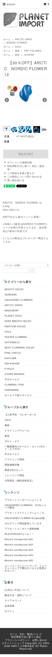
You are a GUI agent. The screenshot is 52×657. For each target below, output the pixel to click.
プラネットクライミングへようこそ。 (26, 513)
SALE (18, 47)
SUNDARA (11, 295)
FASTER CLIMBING (16, 337)
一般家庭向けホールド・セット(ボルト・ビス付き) (25, 447)
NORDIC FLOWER (17, 43)
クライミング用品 (14, 459)
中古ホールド (12, 379)
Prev (7, 100)
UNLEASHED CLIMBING (19, 300)
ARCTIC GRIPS (23, 39)
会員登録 (9, 606)
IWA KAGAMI (12, 363)
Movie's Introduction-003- (19, 550)
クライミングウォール (17, 430)
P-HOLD (9, 369)
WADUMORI (12, 310)
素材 (17, 51)
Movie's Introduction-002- (19, 545)
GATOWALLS (12, 342)
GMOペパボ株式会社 (23, 646)
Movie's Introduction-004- (19, 555)
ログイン (9, 611)
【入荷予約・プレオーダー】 (21, 415)
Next (44, 100)
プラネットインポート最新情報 (22, 529)
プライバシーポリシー (17, 640)
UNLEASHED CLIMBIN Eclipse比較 (25, 518)
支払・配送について (31, 634)
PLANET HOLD (13, 316)
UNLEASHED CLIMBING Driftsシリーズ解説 (25, 506)
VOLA (8, 332)
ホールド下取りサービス (18, 395)
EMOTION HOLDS (15, 326)
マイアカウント (13, 600)
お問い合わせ (39, 640)
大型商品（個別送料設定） (19, 481)
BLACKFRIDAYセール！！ (19, 534)
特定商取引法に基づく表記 (26, 637)
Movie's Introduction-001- (19, 539)
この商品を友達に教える (20, 173)
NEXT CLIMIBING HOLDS (19, 347)
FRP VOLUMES (33, 51)
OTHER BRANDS (14, 374)
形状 (17, 55)
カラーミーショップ (13, 643)
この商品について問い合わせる (24, 176)
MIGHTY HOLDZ (14, 289)
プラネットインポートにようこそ (23, 500)
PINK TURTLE (13, 353)
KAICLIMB (10, 358)
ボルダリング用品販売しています (23, 523)
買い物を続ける (16, 180)
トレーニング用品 (14, 475)
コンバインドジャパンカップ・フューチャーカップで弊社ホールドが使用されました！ (26, 568)
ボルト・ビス (12, 441)
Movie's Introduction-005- (19, 560)
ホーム (6, 39)
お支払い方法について (17, 590)
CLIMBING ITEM (14, 385)
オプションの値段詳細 (19, 162)
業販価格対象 (12, 465)
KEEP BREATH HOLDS (18, 321)
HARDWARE (12, 390)
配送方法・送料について (18, 595)
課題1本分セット (14, 470)
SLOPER (29, 55)
